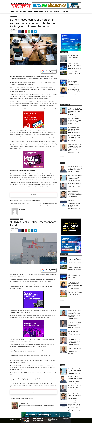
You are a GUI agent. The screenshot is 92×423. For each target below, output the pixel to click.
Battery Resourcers (27, 200)
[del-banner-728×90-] (46, 422)
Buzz (11, 16)
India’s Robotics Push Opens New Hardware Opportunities (73, 129)
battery (21, 200)
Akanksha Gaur (71, 152)
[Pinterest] (26, 31)
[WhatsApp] (29, 31)
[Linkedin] (32, 31)
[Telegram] (35, 31)
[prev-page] (61, 97)
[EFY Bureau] (15, 211)
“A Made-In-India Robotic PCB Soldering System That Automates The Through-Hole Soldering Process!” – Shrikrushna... (75, 111)
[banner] (71, 50)
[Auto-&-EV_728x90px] (56, 8)
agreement (16, 200)
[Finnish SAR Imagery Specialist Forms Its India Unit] (63, 66)
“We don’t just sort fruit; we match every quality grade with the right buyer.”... (75, 177)
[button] (80, 11)
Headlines (14, 16)
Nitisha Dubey (70, 84)
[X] (22, 31)
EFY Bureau (13, 29)
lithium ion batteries (36, 200)
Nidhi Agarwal (71, 172)
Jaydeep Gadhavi (71, 58)
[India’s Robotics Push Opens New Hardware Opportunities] (63, 130)
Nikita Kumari (70, 94)
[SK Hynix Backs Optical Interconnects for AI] (63, 58)
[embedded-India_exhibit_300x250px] (33, 167)
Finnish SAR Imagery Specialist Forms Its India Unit (74, 65)
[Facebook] (19, 31)
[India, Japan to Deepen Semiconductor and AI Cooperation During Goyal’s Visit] (63, 90)
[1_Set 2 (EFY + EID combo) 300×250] (33, 128)
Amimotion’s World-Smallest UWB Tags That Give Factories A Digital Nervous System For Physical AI (74, 203)
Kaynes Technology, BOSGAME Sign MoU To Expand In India (74, 81)
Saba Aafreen (70, 124)
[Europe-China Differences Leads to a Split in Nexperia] (63, 73)
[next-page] (63, 97)
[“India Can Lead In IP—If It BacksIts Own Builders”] (63, 186)
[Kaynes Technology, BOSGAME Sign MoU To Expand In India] (63, 82)
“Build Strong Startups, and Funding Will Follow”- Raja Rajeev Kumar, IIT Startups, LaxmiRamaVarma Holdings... (74, 148)
